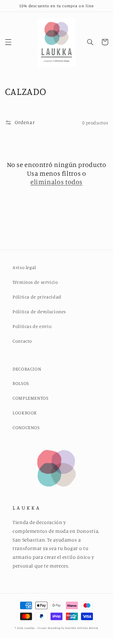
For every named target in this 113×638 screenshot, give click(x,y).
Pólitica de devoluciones (39, 311)
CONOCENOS (26, 427)
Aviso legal (24, 267)
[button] (8, 42)
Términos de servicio (35, 282)
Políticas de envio (32, 326)
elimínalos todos (56, 182)
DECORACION (27, 368)
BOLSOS (21, 383)
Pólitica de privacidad (37, 296)
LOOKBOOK (25, 412)
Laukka (29, 628)
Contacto (22, 341)
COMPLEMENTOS (31, 398)
